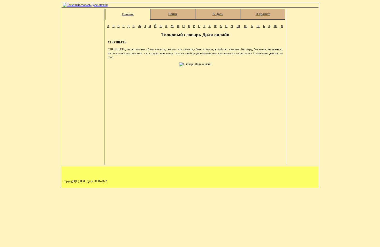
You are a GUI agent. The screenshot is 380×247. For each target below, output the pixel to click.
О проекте (263, 14)
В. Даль (217, 14)
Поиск (172, 14)
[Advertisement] (83, 86)
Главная (128, 14)
